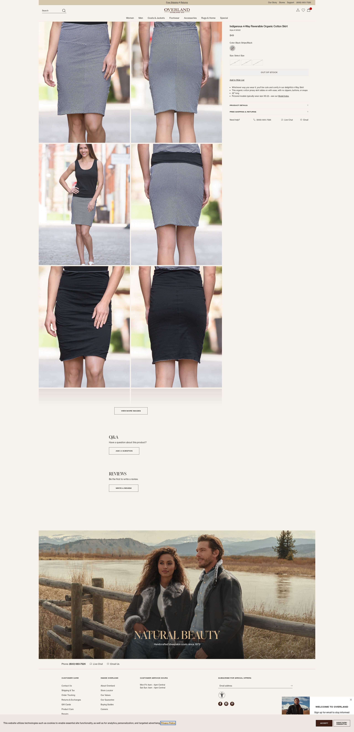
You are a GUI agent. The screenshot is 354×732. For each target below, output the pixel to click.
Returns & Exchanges (71, 700)
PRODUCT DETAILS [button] (239, 105)
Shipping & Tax (68, 690)
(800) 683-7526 (303, 2)
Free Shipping (172, 2)
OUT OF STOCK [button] (269, 72)
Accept (324, 723)
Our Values (105, 695)
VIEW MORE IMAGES (131, 411)
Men (141, 18)
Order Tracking (68, 695)
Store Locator (107, 690)
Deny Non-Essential (341, 723)
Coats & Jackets (156, 18)
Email (305, 120)
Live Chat (98, 664)
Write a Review (124, 488)
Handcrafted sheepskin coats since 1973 (177, 644)
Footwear (174, 18)
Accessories (190, 18)
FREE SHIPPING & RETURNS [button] (243, 112)
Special (224, 18)
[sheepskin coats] (177, 594)
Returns (184, 2)
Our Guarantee (107, 700)
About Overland (108, 686)
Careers (104, 709)
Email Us (114, 664)
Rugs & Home (208, 18)
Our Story (272, 2)
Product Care (68, 709)
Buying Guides (107, 704)
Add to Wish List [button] (237, 80)
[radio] (232, 48)
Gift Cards (66, 704)
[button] (298, 10)
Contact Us (67, 686)
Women (130, 18)
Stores (282, 2)
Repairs (65, 714)
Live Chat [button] (288, 120)
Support (290, 2)
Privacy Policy (168, 723)
